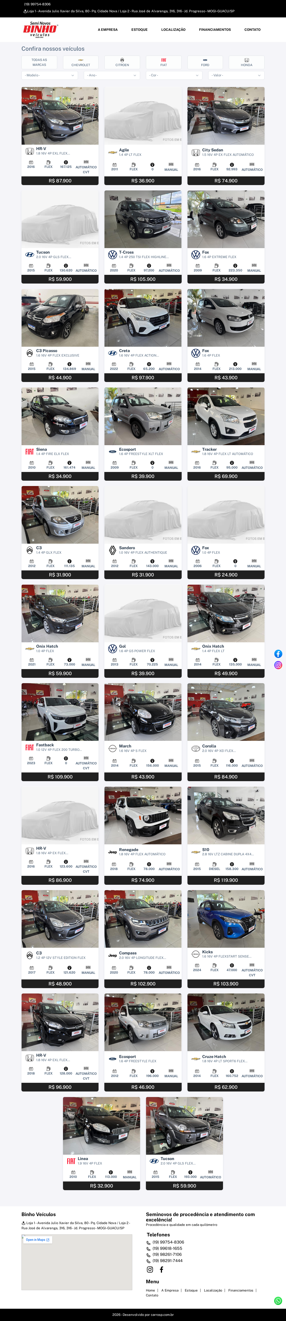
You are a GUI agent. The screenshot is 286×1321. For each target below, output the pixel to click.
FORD (205, 65)
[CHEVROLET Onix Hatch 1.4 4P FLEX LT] (226, 613)
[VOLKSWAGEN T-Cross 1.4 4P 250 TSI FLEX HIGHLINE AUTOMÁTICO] (142, 219)
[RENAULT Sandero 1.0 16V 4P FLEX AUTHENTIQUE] (142, 515)
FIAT (163, 65)
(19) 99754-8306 (36, 4)
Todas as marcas (39, 62)
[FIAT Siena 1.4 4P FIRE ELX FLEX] (60, 416)
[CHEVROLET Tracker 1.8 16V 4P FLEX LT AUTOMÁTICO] (226, 416)
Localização (173, 29)
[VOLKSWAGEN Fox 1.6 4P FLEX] (226, 318)
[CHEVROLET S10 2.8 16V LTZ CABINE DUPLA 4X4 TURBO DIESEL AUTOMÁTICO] (226, 815)
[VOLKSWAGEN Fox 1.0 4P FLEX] (226, 515)
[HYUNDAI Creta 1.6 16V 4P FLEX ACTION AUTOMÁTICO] (142, 318)
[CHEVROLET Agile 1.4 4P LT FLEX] (142, 116)
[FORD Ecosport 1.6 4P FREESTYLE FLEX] (142, 1022)
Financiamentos (214, 29)
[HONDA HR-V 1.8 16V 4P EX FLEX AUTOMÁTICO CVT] (60, 815)
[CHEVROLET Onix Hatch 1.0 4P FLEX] (60, 613)
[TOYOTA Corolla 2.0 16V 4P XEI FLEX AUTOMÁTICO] (226, 712)
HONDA (246, 65)
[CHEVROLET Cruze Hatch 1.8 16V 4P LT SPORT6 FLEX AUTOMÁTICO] (226, 1022)
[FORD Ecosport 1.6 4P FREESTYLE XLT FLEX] (142, 416)
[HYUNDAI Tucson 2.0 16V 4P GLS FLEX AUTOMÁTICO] (60, 219)
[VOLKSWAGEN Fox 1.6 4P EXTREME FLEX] (226, 219)
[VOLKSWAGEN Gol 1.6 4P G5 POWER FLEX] (142, 613)
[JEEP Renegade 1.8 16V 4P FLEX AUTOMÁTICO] (142, 815)
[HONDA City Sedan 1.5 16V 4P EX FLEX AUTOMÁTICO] (226, 116)
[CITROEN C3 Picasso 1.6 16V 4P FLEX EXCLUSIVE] (60, 318)
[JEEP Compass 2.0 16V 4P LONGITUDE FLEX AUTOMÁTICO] (142, 919)
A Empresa (107, 29)
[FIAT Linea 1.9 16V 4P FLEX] (101, 1126)
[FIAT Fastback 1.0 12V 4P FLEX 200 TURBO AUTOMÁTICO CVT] (60, 712)
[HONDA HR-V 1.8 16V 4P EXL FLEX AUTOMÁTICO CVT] (60, 116)
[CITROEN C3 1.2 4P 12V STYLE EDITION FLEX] (60, 919)
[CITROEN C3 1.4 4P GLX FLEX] (60, 515)
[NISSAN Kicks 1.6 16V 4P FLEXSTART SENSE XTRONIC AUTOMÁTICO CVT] (226, 919)
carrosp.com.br (162, 1315)
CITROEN (122, 65)
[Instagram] (278, 665)
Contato (252, 29)
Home (150, 1290)
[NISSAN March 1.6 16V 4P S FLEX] (142, 712)
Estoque (139, 29)
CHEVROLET (81, 65)
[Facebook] (278, 653)
